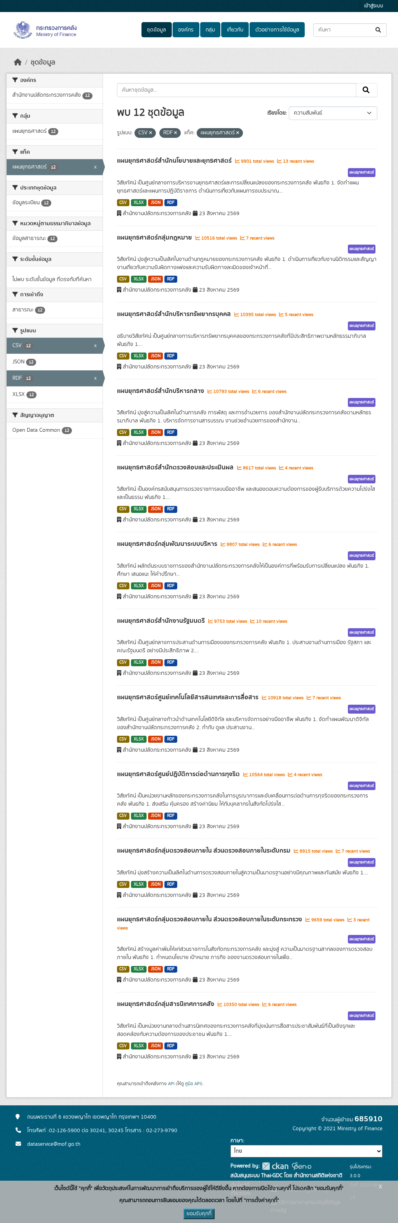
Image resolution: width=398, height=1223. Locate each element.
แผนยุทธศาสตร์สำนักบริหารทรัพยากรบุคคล (174, 314)
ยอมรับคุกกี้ (199, 1214)
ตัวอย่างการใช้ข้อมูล (277, 30)
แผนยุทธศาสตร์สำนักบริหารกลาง (161, 391)
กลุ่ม (210, 30)
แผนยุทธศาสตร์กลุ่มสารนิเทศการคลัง (166, 1004)
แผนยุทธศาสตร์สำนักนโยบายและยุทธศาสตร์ (175, 161)
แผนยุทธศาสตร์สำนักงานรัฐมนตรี (161, 621)
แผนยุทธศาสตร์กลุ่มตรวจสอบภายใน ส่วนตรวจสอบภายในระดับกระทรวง (210, 919)
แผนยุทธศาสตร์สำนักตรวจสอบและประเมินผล (176, 467)
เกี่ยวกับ (235, 30)
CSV (123, 203)
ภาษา (236, 1141)
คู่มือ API (193, 1083)
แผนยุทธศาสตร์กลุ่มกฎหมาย (155, 238)
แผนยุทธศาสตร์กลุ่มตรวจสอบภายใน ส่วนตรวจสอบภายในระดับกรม (204, 851)
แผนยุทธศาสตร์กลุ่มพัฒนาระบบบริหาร (168, 544)
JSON (156, 203)
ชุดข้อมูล (156, 30)
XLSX (139, 203)
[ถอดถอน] (150, 133)
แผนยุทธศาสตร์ (361, 172)
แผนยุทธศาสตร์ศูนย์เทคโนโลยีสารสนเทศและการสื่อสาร (188, 697)
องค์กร (186, 30)
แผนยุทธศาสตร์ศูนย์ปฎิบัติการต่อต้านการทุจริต (179, 774)
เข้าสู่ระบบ (373, 6)
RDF (171, 203)
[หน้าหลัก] (18, 62)
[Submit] (378, 30)
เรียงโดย (276, 113)
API (171, 1083)
